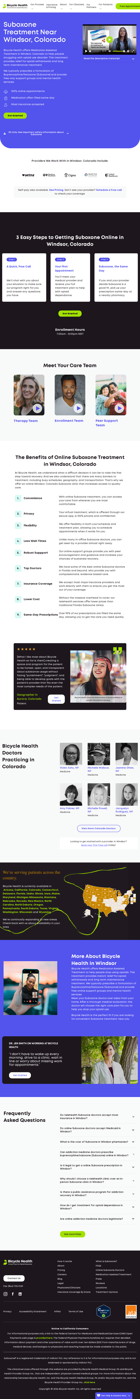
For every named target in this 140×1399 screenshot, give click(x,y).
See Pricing (56, 190)
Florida (20, 894)
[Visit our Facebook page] (13, 1294)
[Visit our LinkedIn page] (20, 1294)
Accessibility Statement (32, 1312)
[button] (37, 6)
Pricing (61, 1270)
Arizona (8, 890)
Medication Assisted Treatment (113, 1275)
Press (99, 1279)
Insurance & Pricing (51, 6)
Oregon (38, 905)
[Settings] (128, 51)
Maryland (9, 897)
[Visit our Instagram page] (6, 1294)
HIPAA (57, 1312)
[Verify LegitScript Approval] (103, 1312)
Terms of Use (75, 1312)
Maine (56, 894)
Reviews (100, 1283)
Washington (10, 912)
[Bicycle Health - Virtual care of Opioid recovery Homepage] (15, 6)
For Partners (91, 6)
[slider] (95, 51)
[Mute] (110, 51)
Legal (60, 1283)
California (20, 890)
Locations (101, 1288)
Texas (43, 908)
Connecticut (50, 890)
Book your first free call (94, 845)
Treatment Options (107, 1292)
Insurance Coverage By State (74, 1292)
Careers (62, 1275)
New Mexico (35, 901)
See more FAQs (72, 1234)
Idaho (30, 894)
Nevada (21, 901)
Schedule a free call (109, 190)
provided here (44, 1338)
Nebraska (9, 901)
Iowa (47, 894)
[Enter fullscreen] (133, 51)
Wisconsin (25, 912)
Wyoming (45, 912)
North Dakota (23, 905)
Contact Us (14, 1278)
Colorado (35, 890)
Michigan (22, 897)
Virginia (53, 908)
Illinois (39, 894)
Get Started (15, 116)
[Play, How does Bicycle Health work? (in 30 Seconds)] (86, 51)
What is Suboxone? (106, 1261)
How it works (64, 1261)
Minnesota (36, 897)
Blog (59, 1279)
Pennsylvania (11, 908)
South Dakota (29, 908)
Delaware (9, 894)
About (60, 1266)
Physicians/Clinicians (68, 1288)
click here (89, 1382)
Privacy (7, 1312)
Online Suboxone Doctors (110, 1270)
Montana (50, 897)
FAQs (98, 1266)
